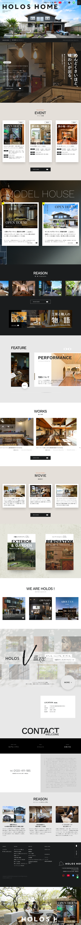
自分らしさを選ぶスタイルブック (20, 853)
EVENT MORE (36, 169)
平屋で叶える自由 (17, 851)
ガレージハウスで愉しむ (19, 849)
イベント (46, 857)
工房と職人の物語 (17, 857)
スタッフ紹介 (31, 853)
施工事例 (30, 849)
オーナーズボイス (32, 855)
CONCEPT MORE (9, 88)
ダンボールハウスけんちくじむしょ (35, 859)
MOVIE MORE (36, 514)
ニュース (46, 859)
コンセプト (5, 849)
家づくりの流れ (17, 861)
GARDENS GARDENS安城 (32, 862)
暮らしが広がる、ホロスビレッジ (20, 863)
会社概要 (30, 857)
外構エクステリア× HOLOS (19, 859)
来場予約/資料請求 (48, 861)
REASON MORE (36, 301)
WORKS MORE (36, 457)
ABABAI (7, 877)
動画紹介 (30, 851)
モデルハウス (47, 849)
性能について (16, 855)
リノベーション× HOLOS (19, 865)
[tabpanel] (41, 372)
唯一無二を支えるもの (7, 851)
